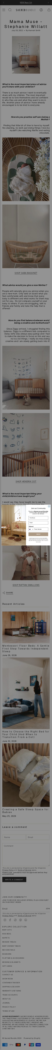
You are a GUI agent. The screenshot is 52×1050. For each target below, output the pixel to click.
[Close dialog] (49, 506)
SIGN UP (38, 534)
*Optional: (31, 526)
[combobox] (31, 529)
